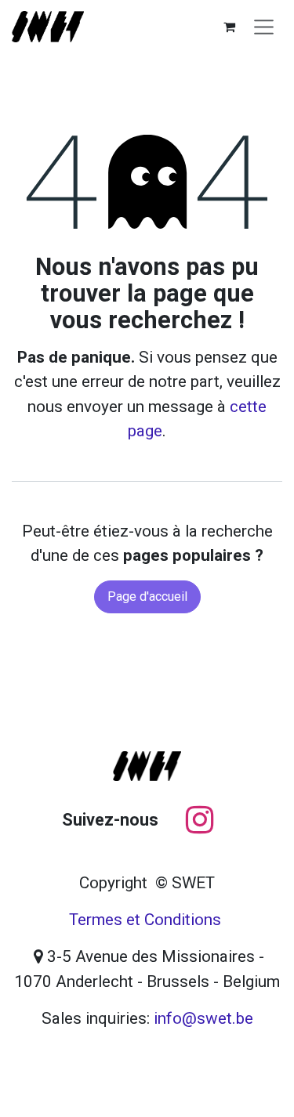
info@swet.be (203, 1018)
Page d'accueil (147, 596)
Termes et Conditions (145, 919)
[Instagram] (199, 819)
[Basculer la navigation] (263, 26)
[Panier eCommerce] (229, 26)
